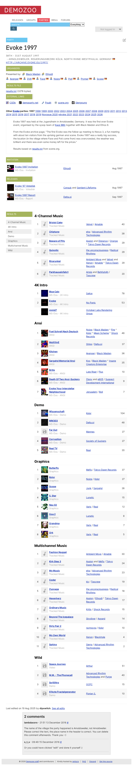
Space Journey (57, 664)
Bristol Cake (55, 222)
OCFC (89, 684)
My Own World (57, 635)
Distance (103, 241)
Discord (92, 761)
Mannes (90, 431)
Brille (52, 370)
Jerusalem (91, 391)
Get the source (105, 761)
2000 (50, 111)
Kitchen (53, 351)
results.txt (11, 91)
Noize (57, 78)
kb (87, 581)
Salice (89, 293)
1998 (38, 111)
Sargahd (98, 488)
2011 (112, 111)
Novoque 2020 (50, 114)
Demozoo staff (32, 761)
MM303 (53, 420)
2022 (75, 114)
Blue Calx (54, 291)
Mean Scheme (101, 333)
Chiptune (54, 231)
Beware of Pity (57, 241)
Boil (101, 391)
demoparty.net (30, 102)
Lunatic (90, 497)
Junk (88, 488)
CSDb (13, 102)
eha (88, 231)
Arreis (89, 272)
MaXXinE (54, 342)
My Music (54, 570)
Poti (70, 78)
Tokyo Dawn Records (99, 244)
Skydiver (91, 618)
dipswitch (45, 708)
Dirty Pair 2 (55, 626)
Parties (43, 20)
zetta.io (75, 761)
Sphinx (53, 644)
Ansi (10, 231)
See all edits (58, 708)
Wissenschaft (56, 411)
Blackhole (100, 637)
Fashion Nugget (58, 552)
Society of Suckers (96, 441)
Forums (65, 20)
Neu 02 (53, 504)
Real (88, 450)
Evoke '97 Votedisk (25, 185)
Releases (17, 20)
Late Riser (91, 371)
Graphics (12, 241)
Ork (51, 532)
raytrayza (91, 627)
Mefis (89, 469)
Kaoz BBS (60, 125)
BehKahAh (102, 272)
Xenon (89, 262)
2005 (75, 111)
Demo (11, 236)
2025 (94, 114)
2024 (87, 114)
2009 (100, 111)
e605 (100, 379)
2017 (26, 114)
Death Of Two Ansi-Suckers (64, 379)
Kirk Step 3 (55, 561)
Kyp (88, 360)
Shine (89, 344)
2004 (69, 111)
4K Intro (12, 226)
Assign (89, 241)
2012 (118, 111)
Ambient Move (93, 259)
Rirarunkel (55, 261)
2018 (32, 114)
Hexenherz (55, 598)
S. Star (52, 495)
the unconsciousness (97, 250)
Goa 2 (52, 514)
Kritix (88, 609)
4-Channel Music (17, 222)
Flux (101, 371)
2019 (38, 114)
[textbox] (40, 25)
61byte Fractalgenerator (62, 691)
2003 (63, 111)
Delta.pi (67, 196)
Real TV (53, 448)
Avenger (14, 78)
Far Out (53, 430)
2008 (94, 111)
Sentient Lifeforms (86, 187)
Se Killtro (54, 682)
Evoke (16, 111)
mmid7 (53, 310)
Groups (31, 20)
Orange (114, 241)
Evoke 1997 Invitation (26, 166)
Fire (113, 329)
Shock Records (102, 609)
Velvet (89, 224)
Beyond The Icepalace (61, 616)
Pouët (48, 102)
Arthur (89, 665)
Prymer (84, 78)
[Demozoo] (20, 10)
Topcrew (90, 275)
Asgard (101, 618)
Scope (100, 78)
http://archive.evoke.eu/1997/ (27, 62)
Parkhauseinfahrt (58, 272)
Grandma (54, 523)
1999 (44, 111)
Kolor (88, 333)
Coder (52, 579)
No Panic (91, 302)
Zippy (89, 379)
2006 (82, 111)
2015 (14, 114)
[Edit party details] (124, 40)
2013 (124, 111)
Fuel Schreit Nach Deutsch (63, 331)
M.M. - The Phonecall (61, 675)
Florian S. (91, 693)
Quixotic (54, 250)
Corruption (55, 439)
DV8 (29, 78)
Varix (88, 506)
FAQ (84, 761)
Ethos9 (49, 74)
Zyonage (54, 589)
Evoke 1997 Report (25, 195)
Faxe (42, 78)
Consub (67, 187)
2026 (100, 114)
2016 (20, 114)
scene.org (63, 102)
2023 (81, 114)
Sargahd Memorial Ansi (62, 360)
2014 (8, 114)
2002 (56, 111)
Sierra (89, 644)
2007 (88, 111)
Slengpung (81, 102)
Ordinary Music (57, 607)
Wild (10, 250)
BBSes (54, 20)
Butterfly (54, 468)
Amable (99, 224)
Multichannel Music (18, 245)
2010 (106, 111)
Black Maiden (33, 74)
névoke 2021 (65, 114)
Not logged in (107, 29)
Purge (108, 676)
